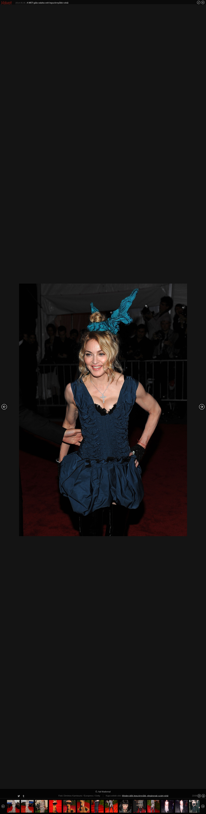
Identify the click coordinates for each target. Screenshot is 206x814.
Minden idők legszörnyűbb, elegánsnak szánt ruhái (145, 795)
